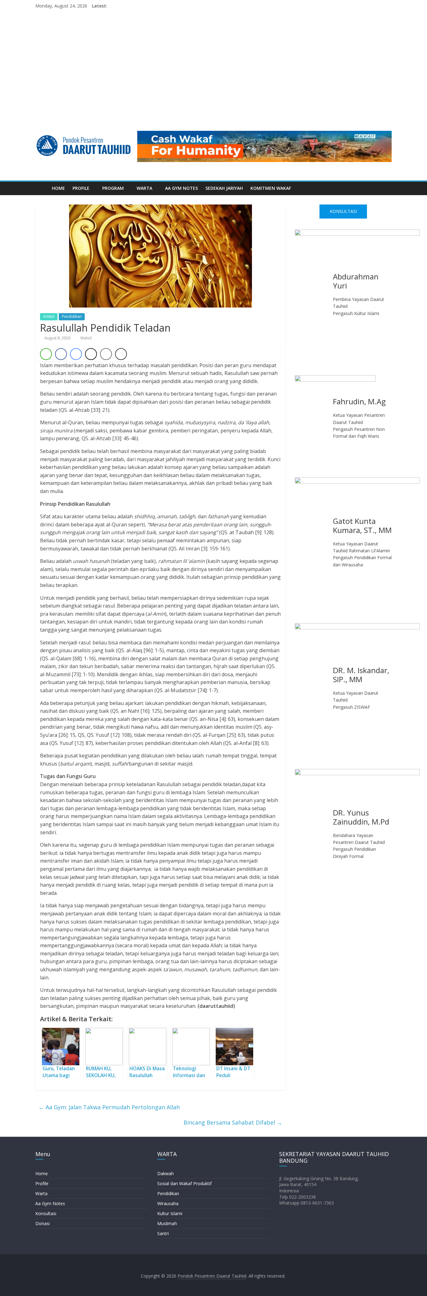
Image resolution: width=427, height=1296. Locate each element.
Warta (41, 1193)
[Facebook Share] (61, 354)
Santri (163, 1233)
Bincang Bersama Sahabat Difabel (232, 1122)
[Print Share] (121, 354)
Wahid (86, 338)
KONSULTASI (343, 211)
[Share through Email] (106, 354)
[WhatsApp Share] (46, 354)
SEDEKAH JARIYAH (224, 188)
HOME (58, 188)
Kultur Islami (169, 1213)
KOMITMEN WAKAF (270, 188)
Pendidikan (72, 316)
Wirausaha (167, 1203)
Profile (41, 1183)
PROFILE (81, 188)
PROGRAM (113, 188)
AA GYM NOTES (181, 188)
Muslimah (167, 1223)
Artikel (48, 316)
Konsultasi (45, 1213)
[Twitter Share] (91, 354)
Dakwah (165, 1173)
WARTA (144, 188)
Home (41, 1173)
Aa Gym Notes (50, 1203)
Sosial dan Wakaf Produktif (184, 1183)
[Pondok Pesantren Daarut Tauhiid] (41, 188)
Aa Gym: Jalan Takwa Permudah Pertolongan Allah (109, 1107)
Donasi (42, 1223)
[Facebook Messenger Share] (76, 354)
